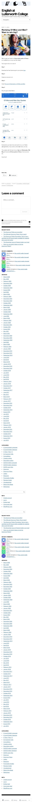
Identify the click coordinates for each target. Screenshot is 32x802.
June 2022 (6, 316)
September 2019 (7, 355)
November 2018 (7, 368)
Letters (5, 473)
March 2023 (6, 307)
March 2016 (6, 423)
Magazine (6, 476)
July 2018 (6, 373)
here (24, 70)
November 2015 (7, 431)
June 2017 (6, 392)
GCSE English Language (10, 462)
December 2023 (7, 298)
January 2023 (7, 309)
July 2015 (6, 440)
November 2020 (7, 338)
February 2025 (7, 281)
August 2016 (6, 412)
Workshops (6, 486)
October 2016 (7, 407)
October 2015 (7, 434)
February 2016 (7, 425)
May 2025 (6, 279)
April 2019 (6, 359)
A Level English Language (10, 447)
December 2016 (7, 403)
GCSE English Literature (10, 465)
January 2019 (7, 364)
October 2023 (7, 303)
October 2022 (7, 312)
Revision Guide (7, 480)
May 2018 (6, 377)
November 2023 (7, 301)
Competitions (19, 183)
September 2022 (7, 314)
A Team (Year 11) (8, 452)
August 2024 (6, 290)
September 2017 (7, 390)
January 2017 (7, 401)
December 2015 (7, 429)
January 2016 (7, 427)
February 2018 (7, 381)
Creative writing (7, 458)
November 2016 (7, 405)
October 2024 (7, 285)
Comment (24, 211)
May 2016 (6, 418)
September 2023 (7, 305)
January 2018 (7, 383)
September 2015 (7, 436)
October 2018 (7, 370)
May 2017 (6, 394)
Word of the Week (8, 484)
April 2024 (6, 292)
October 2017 (7, 388)
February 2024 (7, 296)
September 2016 (7, 410)
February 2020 (7, 346)
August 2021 (6, 329)
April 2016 (6, 420)
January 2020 (7, 349)
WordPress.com (7, 506)
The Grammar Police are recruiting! (12, 232)
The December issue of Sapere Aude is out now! (16, 242)
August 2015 (6, 438)
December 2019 (7, 351)
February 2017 (7, 399)
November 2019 (7, 353)
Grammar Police (7, 471)
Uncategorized (9, 185)
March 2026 (6, 277)
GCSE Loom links (8, 467)
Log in (5, 500)
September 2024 (7, 288)
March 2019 (6, 362)
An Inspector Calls (8, 454)
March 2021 (6, 333)
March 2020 (6, 344)
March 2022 (6, 318)
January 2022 (7, 322)
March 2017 (6, 396)
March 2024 (6, 294)
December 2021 (7, 325)
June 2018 (6, 375)
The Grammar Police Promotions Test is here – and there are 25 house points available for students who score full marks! (15, 238)
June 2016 (6, 416)
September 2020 (7, 340)
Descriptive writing (8, 460)
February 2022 (7, 320)
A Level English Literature (10, 449)
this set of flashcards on (15, 84)
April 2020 (6, 342)
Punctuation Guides (8, 478)
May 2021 (6, 331)
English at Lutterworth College (15, 12)
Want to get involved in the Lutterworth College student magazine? (12, 222)
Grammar (6, 469)
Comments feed (7, 504)
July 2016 (6, 414)
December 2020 (7, 335)
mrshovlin (8, 183)
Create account (7, 498)
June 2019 (6, 357)
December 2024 (7, 283)
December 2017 (7, 386)
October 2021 (7, 327)
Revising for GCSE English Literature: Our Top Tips (15, 220)
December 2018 (7, 366)
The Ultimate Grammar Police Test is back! (15, 234)
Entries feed (6, 502)
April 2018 (6, 379)
